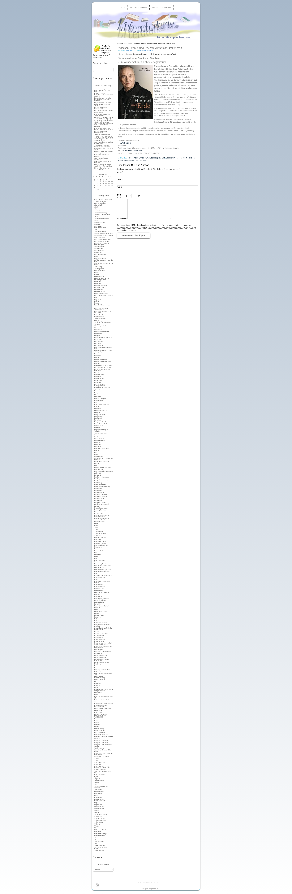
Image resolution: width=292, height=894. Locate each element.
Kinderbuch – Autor (100, 541)
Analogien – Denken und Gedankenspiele (102, 244)
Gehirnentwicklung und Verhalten (101, 430)
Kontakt (155, 7)
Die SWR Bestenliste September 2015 (100, 132)
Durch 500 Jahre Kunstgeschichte (99, 385)
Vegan (96, 803)
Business (97, 320)
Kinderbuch (97, 539)
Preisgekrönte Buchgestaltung (103, 703)
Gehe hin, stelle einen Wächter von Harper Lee (103, 142)
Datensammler (99, 341)
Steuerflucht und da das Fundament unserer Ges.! (102, 767)
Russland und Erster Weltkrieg (103, 736)
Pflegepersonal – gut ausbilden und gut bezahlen (103, 690)
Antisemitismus (99, 250)
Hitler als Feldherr (99, 469)
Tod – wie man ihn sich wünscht (101, 787)
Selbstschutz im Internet (101, 756)
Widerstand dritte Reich (101, 830)
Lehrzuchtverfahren (100, 600)
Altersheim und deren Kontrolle (103, 235)
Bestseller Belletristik (100, 285)
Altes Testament (99, 237)
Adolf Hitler (97, 211)
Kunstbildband (98, 584)
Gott (95, 452)
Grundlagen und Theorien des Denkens (103, 458)
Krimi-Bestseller (99, 568)
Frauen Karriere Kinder (101, 424)
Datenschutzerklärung (138, 7)
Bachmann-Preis (99, 270)
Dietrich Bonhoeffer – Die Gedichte (102, 90)
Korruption (97, 555)
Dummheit (97, 382)
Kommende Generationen (102, 551)
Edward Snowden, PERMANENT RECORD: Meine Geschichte (103, 95)
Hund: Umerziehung (100, 496)
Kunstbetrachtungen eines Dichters (102, 582)
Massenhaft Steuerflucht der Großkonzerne (103, 628)
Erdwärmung (98, 397)
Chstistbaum (98, 334)
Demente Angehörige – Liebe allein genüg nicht (103, 351)
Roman (96, 723)
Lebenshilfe (97, 594)
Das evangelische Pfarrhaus (103, 337)
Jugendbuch (98, 535)
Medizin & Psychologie (101, 633)
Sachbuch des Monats (101, 742)
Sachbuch (97, 738)
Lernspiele (97, 604)
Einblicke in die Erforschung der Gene (102, 388)
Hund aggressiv (99, 479)
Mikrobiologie (98, 637)
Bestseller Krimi (99, 287)
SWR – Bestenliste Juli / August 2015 (101, 158)
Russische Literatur (100, 732)
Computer (97, 335)
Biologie (96, 301)
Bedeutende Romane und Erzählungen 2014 (102, 279)
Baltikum (97, 274)
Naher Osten (98, 653)
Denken (96, 358)
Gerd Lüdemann (99, 439)
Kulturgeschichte (99, 577)
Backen (96, 272)
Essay (96, 402)
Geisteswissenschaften (101, 433)
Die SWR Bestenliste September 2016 (100, 108)
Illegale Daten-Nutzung (101, 508)
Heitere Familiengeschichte (102, 467)
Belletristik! (97, 283)
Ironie (96, 524)
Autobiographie (99, 269)
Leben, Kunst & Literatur (101, 592)
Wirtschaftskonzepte (100, 834)
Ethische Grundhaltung (101, 404)
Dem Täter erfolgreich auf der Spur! (103, 347)
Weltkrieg (97, 824)
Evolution (97, 412)
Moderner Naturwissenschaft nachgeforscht (103, 647)
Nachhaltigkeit (98, 649)
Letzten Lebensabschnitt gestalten (101, 606)
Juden (96, 529)
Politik (96, 694)
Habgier (96, 463)
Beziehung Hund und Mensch (103, 295)
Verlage (96, 812)
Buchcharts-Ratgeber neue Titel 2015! (102, 312)
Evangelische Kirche (100, 410)
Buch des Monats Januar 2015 (102, 305)
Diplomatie (97, 376)
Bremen (96, 303)
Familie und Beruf (99, 414)
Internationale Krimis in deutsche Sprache (101, 515)
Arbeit (96, 256)
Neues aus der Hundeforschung (99, 677)
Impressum (166, 7)
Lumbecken (97, 617)
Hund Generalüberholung (102, 487)
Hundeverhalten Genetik (101, 504)
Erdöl (96, 395)
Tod (95, 784)
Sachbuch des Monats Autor (103, 744)
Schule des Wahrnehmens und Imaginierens (103, 754)
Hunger (96, 506)
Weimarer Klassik (99, 818)
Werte (96, 828)
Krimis (96, 573)
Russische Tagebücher (101, 734)
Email (119, 180)
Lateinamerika (98, 590)
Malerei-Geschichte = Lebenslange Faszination (102, 623)
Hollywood (97, 473)
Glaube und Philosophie (101, 448)
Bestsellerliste (98, 289)
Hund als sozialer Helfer (101, 481)
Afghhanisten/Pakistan (101, 218)
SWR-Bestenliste (99, 775)
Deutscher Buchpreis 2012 (102, 361)
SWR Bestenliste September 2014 (102, 772)
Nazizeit (96, 666)
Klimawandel (98, 547)
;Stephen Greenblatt (100, 203)
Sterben (96, 760)
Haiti (95, 465)
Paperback (97, 683)
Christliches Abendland (101, 332)
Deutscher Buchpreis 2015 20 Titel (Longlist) (103, 152)
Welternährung (98, 822)
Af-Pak (96, 217)
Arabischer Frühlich (100, 254)
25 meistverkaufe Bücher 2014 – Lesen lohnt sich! (103, 200)
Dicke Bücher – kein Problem (103, 365)
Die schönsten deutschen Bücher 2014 (102, 370)
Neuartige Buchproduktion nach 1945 (102, 670)
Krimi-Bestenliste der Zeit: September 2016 (102, 114)
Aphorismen (98, 252)
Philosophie (98, 693)
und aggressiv (98, 797)
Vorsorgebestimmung (101, 814)
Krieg (95, 558)
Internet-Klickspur (99, 522)
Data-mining (98, 339)
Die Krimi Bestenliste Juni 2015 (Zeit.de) (102, 168)
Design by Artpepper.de (150, 889)
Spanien (96, 758)
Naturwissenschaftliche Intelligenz (101, 663)
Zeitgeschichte (98, 841)
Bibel (95, 297)
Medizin (96, 631)
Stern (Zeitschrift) (99, 762)
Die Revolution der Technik (102, 367)
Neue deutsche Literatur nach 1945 (103, 673)
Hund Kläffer (98, 488)
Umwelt (96, 795)
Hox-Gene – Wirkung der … (102, 477)
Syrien (96, 777)
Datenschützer (98, 345)
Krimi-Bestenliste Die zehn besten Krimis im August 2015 (103, 128)
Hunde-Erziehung (99, 498)
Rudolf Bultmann (99, 730)
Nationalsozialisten (100, 657)
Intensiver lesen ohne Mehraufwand (100, 512)
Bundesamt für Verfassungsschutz (100, 317)
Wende (96, 826)
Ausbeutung (98, 267)
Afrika (96, 220)
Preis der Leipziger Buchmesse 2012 (103, 700)
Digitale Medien (99, 374)
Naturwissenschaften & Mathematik (101, 660)
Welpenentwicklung (100, 820)
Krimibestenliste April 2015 (102, 570)
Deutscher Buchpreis (100, 360)
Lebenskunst (98, 596)
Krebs (96, 557)
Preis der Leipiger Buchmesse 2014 (103, 697)
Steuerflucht (98, 764)
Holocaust (97, 475)
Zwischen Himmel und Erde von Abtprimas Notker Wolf (150, 47)
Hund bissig (98, 483)
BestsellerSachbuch (100, 291)
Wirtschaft (97, 832)
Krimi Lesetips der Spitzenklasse (99, 561)
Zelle (95, 843)
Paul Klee (97, 685)
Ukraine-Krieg (98, 793)
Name (119, 172)
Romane (97, 725)
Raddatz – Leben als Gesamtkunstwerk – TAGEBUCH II (100, 716)
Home (123, 7)
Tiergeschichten (99, 780)
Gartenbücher (98, 426)
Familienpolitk (98, 418)
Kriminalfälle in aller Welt (102, 571)
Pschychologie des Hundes (102, 708)
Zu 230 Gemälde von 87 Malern (101, 848)
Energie (96, 393)
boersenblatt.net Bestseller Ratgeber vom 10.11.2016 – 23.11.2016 (103, 99)
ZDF (95, 837)
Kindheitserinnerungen (101, 545)
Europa (96, 406)
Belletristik (97, 282)
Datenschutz (98, 343)
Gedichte (97, 428)
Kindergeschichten (100, 543)
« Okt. (97, 190)
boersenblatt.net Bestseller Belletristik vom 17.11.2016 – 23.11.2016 (103, 104)
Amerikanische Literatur (101, 241)
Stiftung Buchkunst (100, 769)
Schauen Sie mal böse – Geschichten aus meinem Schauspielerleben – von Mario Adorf (103, 147)
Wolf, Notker (126, 143)
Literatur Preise (99, 615)
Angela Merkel (98, 248)
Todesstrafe (98, 790)
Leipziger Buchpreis (100, 602)
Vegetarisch (98, 805)
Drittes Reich (98, 380)
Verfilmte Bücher (99, 808)
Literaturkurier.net (102, 13)
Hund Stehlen (98, 490)
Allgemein (97, 224)
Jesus (96, 527)
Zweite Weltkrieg (99, 850)
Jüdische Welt (98, 531)
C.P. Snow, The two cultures (102, 322)
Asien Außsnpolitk (100, 258)
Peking (96, 687)
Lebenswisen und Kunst (101, 598)
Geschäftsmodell (99, 441)
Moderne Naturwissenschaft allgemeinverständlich (103, 643)
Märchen (97, 626)
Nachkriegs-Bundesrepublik (102, 651)
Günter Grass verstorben (101, 461)
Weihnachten (98, 816)
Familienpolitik (98, 416)
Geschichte (97, 443)
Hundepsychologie (100, 502)
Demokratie (97, 356)
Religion (96, 721)
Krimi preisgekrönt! (100, 564)
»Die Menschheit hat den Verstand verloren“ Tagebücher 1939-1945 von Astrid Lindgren (103, 124)
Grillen (96, 454)
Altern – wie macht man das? (103, 233)
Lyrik (95, 619)
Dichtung (97, 363)
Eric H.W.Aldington (100, 399)
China (96, 328)
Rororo (96, 727)
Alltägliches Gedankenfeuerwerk (100, 227)
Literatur (96, 613)
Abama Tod (98, 205)
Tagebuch (97, 779)
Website (120, 187)
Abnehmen (97, 207)
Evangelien (97, 408)
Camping (97, 324)
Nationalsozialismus (100, 655)
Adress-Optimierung (100, 213)
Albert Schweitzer (99, 222)
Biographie (97, 299)
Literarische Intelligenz (101, 611)
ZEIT (95, 839)
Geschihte (97, 444)
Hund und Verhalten (100, 494)
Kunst (96, 579)
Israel (96, 526)
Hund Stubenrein (99, 492)
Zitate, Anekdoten (99, 845)
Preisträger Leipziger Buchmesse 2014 (100, 705)
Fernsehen (97, 420)
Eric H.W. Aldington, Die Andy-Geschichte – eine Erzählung (103, 165)
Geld (95, 435)
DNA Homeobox (99, 378)
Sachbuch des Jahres (101, 740)
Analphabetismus (99, 246)
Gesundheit (97, 446)
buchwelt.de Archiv (100, 315)
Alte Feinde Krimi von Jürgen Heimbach (103, 162)
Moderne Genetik (99, 639)
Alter (95, 230)
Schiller (96, 746)
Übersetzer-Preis (99, 792)
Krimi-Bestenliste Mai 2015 (102, 566)
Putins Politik (98, 712)
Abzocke (97, 209)
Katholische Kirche (100, 537)
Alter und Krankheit (100, 231)
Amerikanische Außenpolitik (103, 239)
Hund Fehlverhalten (100, 485)
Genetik (96, 437)
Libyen (96, 609)
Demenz (96, 354)
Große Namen (98, 456)
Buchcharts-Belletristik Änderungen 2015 (101, 309)
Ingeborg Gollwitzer (100, 510)
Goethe (96, 450)
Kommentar (122, 218)
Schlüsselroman (99, 748)
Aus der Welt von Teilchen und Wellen (103, 264)
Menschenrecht (99, 635)
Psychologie (98, 710)
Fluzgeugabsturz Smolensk (102, 422)
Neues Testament (99, 680)
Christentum (98, 330)
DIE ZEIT (97, 373)
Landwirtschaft (99, 588)
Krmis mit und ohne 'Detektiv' (103, 575)
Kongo (96, 553)
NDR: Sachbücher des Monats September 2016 (103, 111)
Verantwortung (99, 806)
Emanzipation (98, 391)
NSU (95, 682)
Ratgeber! (97, 719)
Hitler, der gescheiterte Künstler (103, 471)
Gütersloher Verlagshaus (133, 151)
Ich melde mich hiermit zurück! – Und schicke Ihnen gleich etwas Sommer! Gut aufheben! (103, 119)
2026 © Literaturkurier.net (148, 882)
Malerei (96, 621)
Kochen (96, 549)
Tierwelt (96, 782)
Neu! (95, 668)
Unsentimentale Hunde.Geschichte (100, 800)
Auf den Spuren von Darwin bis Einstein (103, 260)
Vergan (96, 810)
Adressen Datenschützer (102, 215)
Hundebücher (98, 500)
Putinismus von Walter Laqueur (101, 155)
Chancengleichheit (100, 326)
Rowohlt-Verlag (99, 728)
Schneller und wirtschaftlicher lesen (103, 750)
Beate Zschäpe (99, 276)
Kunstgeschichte (99, 586)
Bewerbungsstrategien (101, 293)
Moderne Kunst (99, 641)
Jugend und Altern (100, 533)
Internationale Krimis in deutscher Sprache (101, 519)
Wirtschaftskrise (99, 836)
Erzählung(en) (98, 400)
